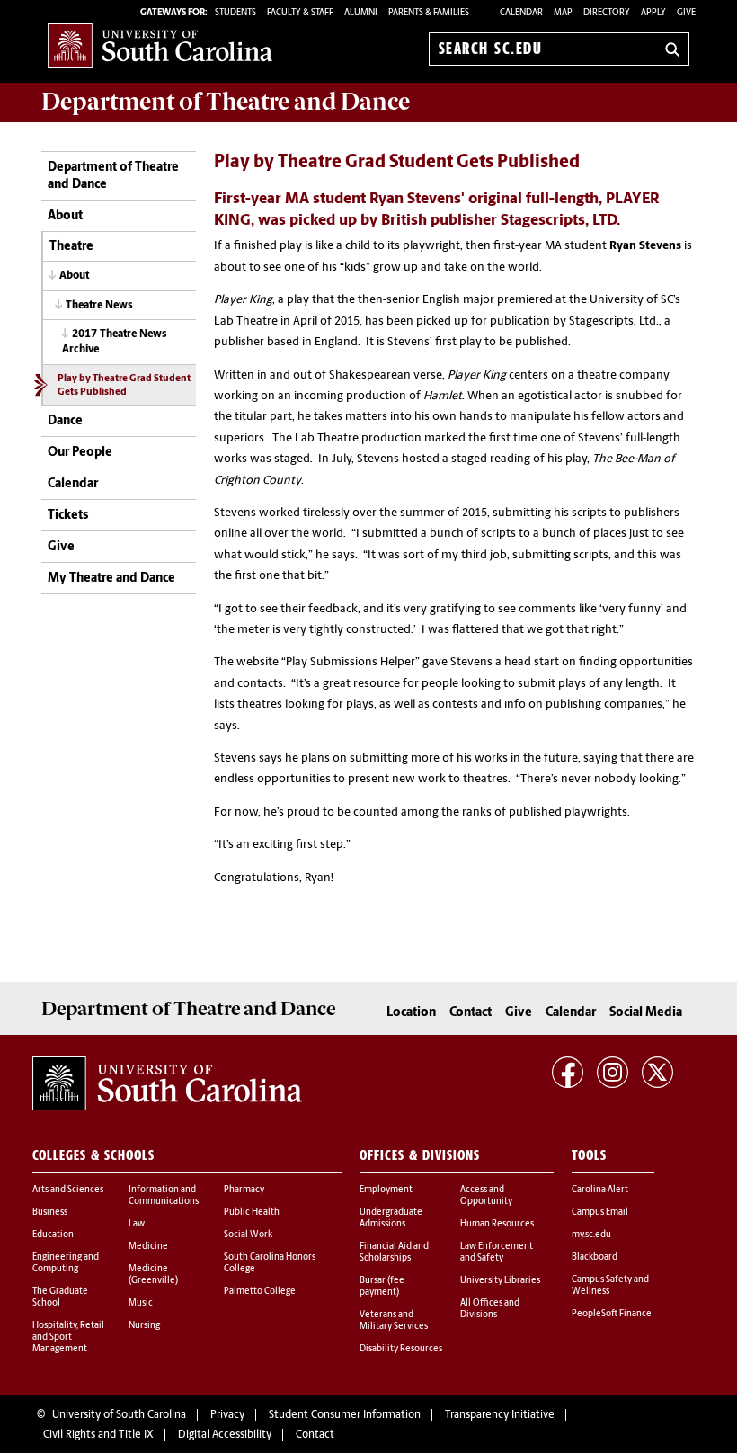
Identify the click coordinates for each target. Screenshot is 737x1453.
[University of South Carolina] (167, 1083)
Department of (225, 101)
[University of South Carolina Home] (160, 45)
